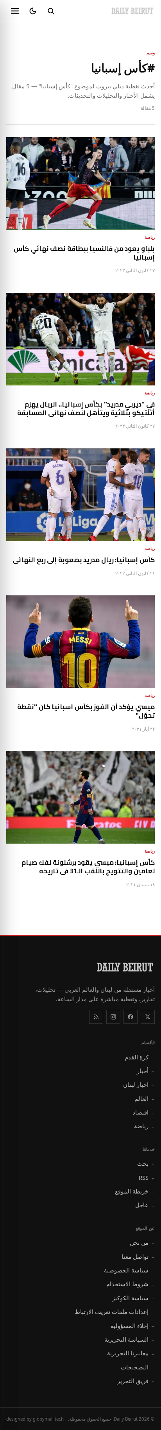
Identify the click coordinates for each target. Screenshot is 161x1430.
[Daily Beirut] (132, 11)
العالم (144, 1098)
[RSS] (96, 1017)
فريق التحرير (136, 1381)
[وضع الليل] (32, 11)
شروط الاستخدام (130, 1284)
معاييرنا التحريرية (131, 1353)
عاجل (145, 1205)
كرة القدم (140, 1057)
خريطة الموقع (135, 1191)
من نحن (142, 1242)
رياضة (144, 1126)
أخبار (146, 1071)
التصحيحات (138, 1367)
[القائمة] (14, 11)
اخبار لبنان (139, 1084)
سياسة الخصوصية (129, 1270)
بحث (146, 1163)
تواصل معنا (138, 1256)
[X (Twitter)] (148, 1017)
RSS (147, 1177)
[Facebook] (130, 1017)
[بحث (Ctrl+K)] (50, 11)
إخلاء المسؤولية (133, 1326)
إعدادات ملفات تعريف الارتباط (115, 1311)
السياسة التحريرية (129, 1339)
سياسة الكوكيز (133, 1298)
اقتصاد (143, 1112)
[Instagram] (113, 1017)
